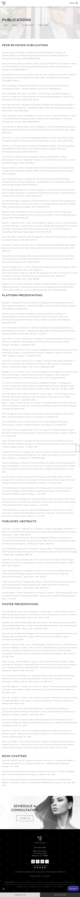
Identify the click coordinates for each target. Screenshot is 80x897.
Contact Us (25, 818)
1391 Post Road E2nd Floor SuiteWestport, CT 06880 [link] (40, 853)
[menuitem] (33, 861)
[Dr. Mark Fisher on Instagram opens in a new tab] (33, 861)
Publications (43, 25)
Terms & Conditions (35, 876)
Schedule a (24, 808)
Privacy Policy (46, 876)
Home (6, 25)
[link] (40, 847)
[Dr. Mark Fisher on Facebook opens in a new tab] (37, 861)
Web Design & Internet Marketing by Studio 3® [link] (51, 872)
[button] (4, 889)
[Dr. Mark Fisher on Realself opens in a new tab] (47, 861)
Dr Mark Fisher (27, 25)
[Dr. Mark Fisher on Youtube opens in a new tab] (42, 861)
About (15, 25)
